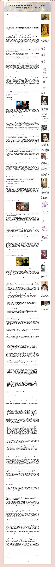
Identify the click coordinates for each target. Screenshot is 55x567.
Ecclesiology (12, 184)
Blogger (29, 561)
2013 (43, 62)
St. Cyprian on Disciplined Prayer (12, 200)
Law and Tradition (9, 484)
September (44, 69)
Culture (8, 95)
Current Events (9, 184)
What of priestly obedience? (11, 99)
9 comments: (15, 552)
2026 (43, 47)
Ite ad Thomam (44, 221)
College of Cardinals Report (45, 213)
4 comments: (15, 94)
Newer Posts (7, 555)
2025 (43, 48)
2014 (43, 61)
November (44, 67)
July (43, 81)
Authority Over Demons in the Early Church (14, 255)
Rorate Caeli (43, 227)
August (44, 80)
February (44, 87)
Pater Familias (43, 226)
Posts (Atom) (10, 557)
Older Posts (37, 555)
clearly (9, 146)
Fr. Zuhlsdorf (43, 220)
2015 (43, 60)
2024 (43, 49)
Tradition (9, 553)
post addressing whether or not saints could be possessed (20, 266)
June (43, 82)
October (44, 68)
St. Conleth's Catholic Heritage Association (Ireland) (44, 234)
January (44, 88)
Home (22, 555)
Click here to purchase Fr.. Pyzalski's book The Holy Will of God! (15, 181)
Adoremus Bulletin (44, 205)
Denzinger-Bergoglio (44, 215)
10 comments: (15, 183)
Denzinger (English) (44, 214)
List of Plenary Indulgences (45, 223)
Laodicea (43, 222)
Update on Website (9, 186)
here (11, 192)
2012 (43, 63)
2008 (43, 92)
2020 (43, 54)
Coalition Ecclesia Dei (44, 212)
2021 (43, 53)
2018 (43, 56)
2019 (43, 55)
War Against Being (44, 237)
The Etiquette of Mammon (11, 14)
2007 (43, 93)
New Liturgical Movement (45, 204)
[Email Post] (17, 94)
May (43, 83)
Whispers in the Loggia (45, 238)
